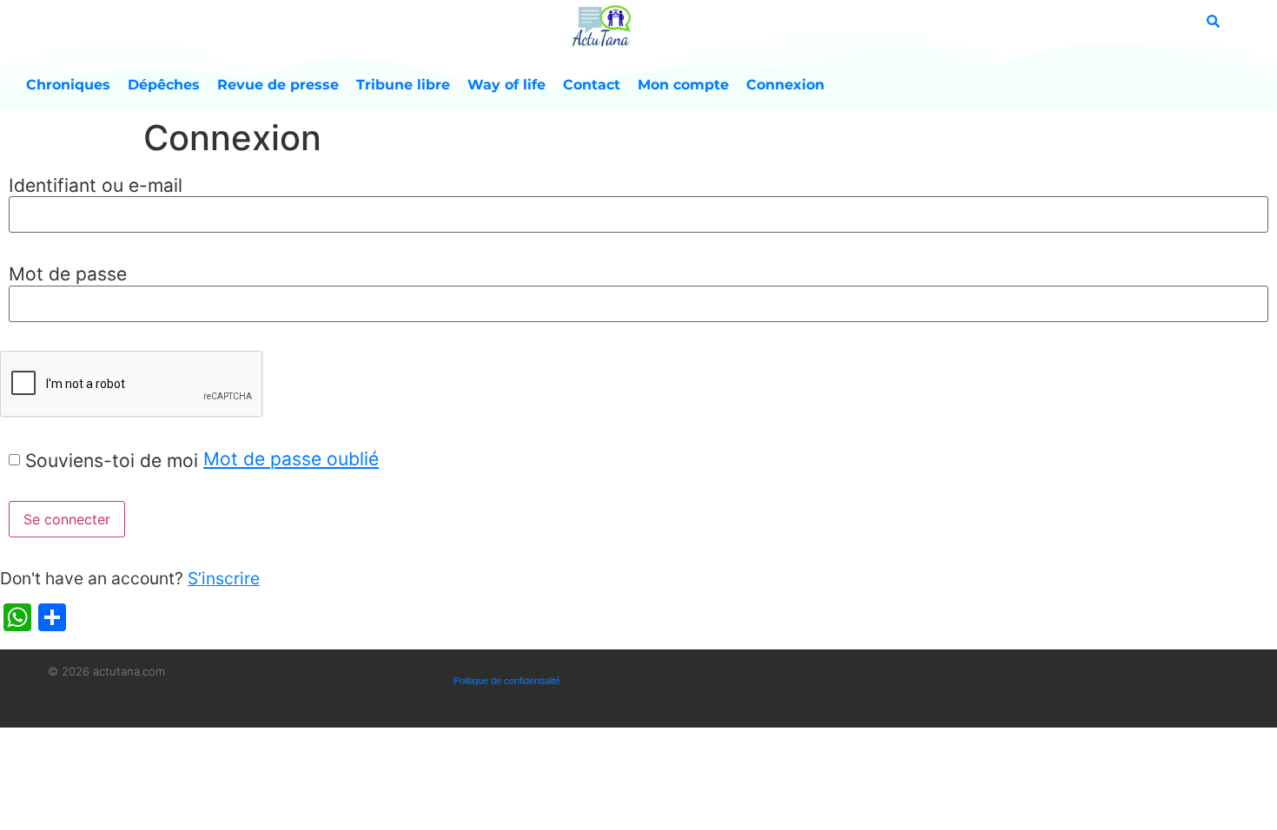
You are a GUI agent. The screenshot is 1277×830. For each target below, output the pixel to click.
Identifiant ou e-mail (95, 185)
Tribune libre (403, 84)
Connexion (785, 84)
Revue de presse (278, 84)
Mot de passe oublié (291, 459)
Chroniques (68, 84)
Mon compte (683, 84)
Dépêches (164, 84)
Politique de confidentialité (506, 680)
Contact (591, 84)
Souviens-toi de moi (111, 460)
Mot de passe (68, 274)
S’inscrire (224, 578)
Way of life (506, 84)
